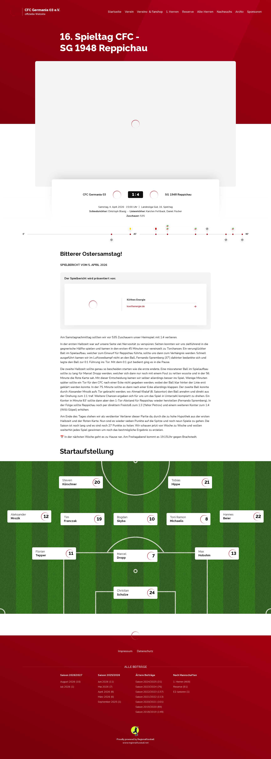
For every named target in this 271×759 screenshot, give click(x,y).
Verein (129, 11)
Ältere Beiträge (145, 675)
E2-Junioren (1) (181, 692)
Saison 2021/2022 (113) (150, 697)
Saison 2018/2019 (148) (150, 712)
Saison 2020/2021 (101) (150, 702)
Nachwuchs (224, 11)
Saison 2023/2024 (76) (149, 687)
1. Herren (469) (181, 681)
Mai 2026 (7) (105, 687)
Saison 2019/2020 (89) (149, 707)
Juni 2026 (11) (106, 681)
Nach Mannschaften (185, 675)
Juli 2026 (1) (67, 687)
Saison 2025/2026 (109, 675)
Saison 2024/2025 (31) (149, 681)
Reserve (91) (180, 687)
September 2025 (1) (109, 702)
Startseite (114, 11)
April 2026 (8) (106, 692)
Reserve (188, 11)
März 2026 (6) (106, 697)
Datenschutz (145, 651)
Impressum (125, 651)
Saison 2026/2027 (71, 675)
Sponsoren (254, 11)
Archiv (239, 11)
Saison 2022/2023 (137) (150, 692)
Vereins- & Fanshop (150, 11)
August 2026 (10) (70, 681)
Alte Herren (205, 11)
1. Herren (172, 11)
